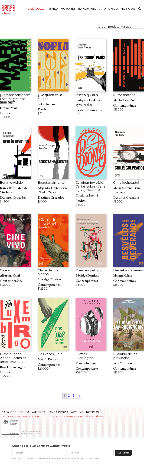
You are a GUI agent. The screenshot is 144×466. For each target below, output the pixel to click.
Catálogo (36, 8)
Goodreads (97, 416)
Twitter (70, 416)
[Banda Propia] (8, 9)
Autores (68, 8)
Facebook (82, 416)
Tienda (52, 8)
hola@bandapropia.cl (27, 416)
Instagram (57, 416)
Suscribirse (123, 453)
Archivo (111, 8)
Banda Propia (90, 8)
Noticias (128, 8)
